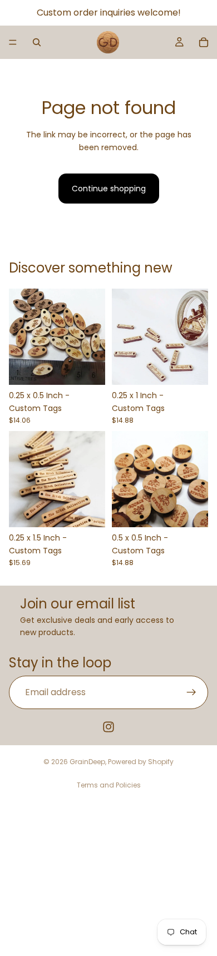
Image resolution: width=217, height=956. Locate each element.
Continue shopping (109, 188)
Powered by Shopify (141, 761)
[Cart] (203, 42)
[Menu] (13, 42)
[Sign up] (191, 692)
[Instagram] (108, 727)
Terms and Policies (109, 785)
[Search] (36, 42)
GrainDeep (87, 761)
